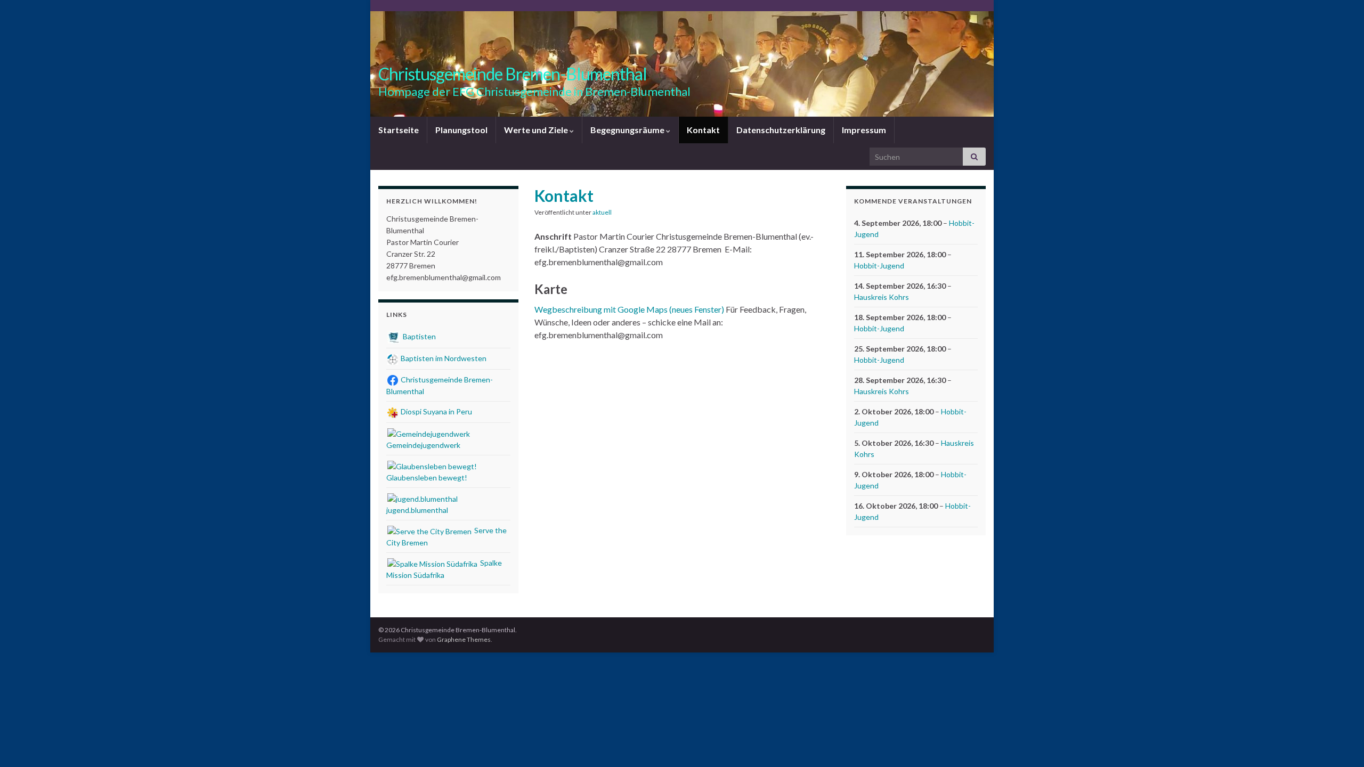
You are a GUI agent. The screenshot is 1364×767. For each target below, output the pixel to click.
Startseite (398, 130)
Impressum (864, 130)
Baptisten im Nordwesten (442, 358)
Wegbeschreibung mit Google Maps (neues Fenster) (629, 309)
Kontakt (703, 130)
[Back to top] (1340, 743)
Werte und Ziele (537, 130)
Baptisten (418, 336)
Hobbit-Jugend (879, 265)
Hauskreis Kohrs (881, 296)
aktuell (602, 212)
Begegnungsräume (628, 130)
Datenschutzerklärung (780, 130)
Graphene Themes (464, 639)
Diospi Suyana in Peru (435, 411)
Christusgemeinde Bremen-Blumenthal (512, 73)
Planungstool (461, 130)
